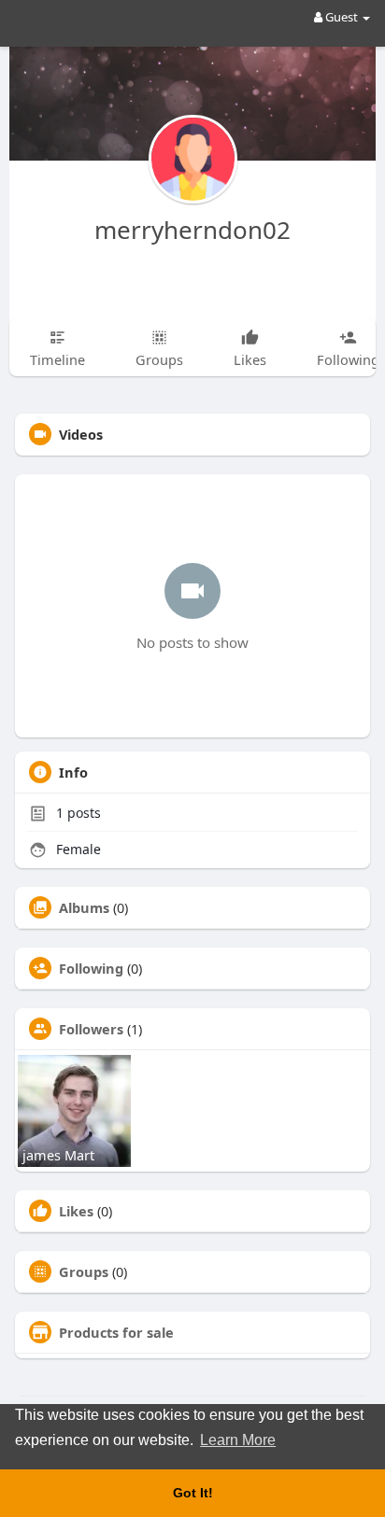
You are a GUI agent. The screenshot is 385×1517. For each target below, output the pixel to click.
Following (91, 968)
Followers (91, 1028)
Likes (76, 1210)
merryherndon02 (192, 229)
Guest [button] (341, 16)
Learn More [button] (238, 1440)
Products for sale (116, 1332)
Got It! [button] (193, 1492)
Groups (83, 1271)
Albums (84, 907)
